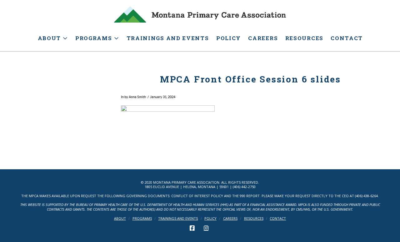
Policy (210, 218)
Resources (253, 218)
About (120, 218)
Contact (278, 218)
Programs (142, 218)
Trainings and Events (178, 218)
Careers (230, 218)
